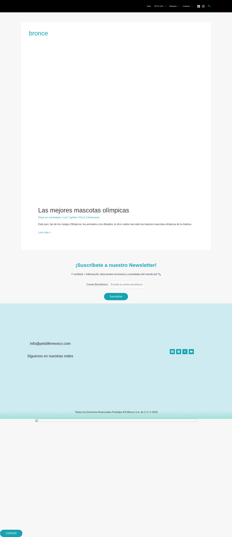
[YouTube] (191, 351)
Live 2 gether (70, 217)
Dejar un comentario (49, 217)
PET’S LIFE (158, 6)
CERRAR (11, 533)
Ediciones (173, 6)
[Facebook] (198, 6)
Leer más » (44, 232)
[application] (164, 6)
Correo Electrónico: (97, 284)
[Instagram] (203, 6)
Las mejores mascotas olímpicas (83, 210)
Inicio (149, 6)
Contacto (186, 6)
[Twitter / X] (184, 351)
